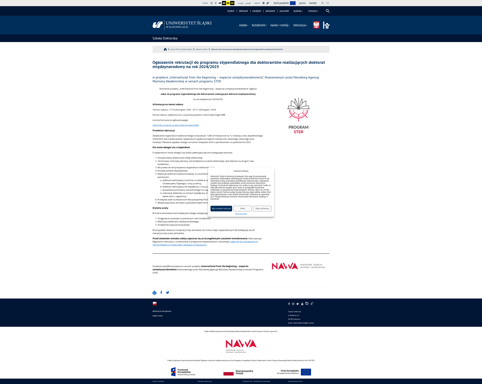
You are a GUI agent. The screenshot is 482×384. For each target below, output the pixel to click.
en (327, 3)
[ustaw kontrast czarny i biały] (220, 3)
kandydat (257, 11)
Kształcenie (258, 25)
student (230, 11)
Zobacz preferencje (262, 208)
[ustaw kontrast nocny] (216, 3)
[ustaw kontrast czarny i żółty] (228, 3)
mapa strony (158, 315)
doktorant (243, 11)
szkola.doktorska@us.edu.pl (303, 323)
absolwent (270, 11)
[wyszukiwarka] (327, 11)
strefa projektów (281, 3)
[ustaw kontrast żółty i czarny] (232, 3)
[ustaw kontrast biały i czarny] (224, 3)
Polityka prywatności (158, 381)
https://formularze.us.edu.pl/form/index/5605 (176, 125)
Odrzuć (242, 208)
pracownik (284, 11)
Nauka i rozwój (279, 25)
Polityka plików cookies (241, 214)
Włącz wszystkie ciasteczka (221, 208)
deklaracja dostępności (162, 311)
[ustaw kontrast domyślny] (211, 3)
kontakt (313, 3)
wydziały (297, 11)
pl (323, 3)
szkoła (243, 25)
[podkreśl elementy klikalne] (268, 3)
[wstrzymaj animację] (263, 3)
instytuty (312, 11)
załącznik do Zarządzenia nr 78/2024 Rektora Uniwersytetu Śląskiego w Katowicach (205, 243)
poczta (302, 3)
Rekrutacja (299, 25)
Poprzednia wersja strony (205, 381)
